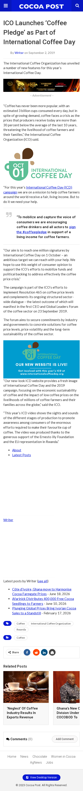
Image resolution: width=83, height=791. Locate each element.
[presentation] (72, 700)
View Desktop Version (43, 777)
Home (12, 756)
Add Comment (65, 739)
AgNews (36, 762)
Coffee (21, 623)
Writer (19, 52)
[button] (6, 5)
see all (42, 581)
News (24, 756)
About (16, 450)
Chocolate (40, 756)
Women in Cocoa (63, 756)
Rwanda (21, 629)
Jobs (49, 762)
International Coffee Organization (51, 623)
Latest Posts (21, 455)
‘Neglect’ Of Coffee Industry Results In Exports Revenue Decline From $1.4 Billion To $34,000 (22, 717)
